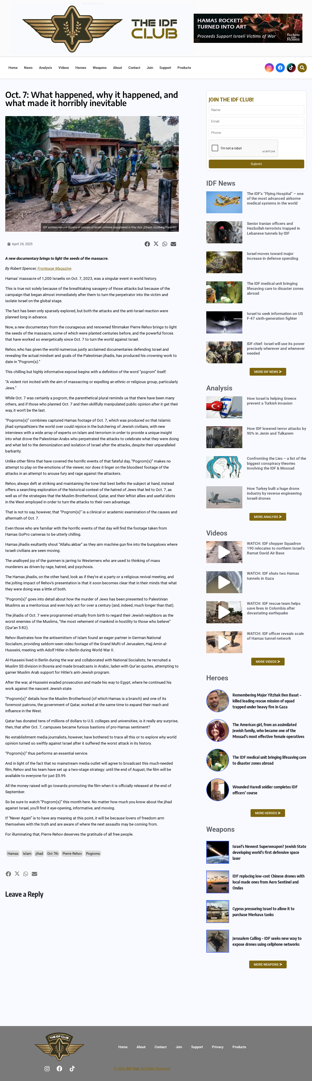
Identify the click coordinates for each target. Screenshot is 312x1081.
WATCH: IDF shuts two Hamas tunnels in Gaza (273, 575)
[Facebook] (280, 67)
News (28, 68)
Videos (63, 68)
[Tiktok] (291, 67)
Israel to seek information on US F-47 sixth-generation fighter (275, 316)
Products (184, 68)
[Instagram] (269, 67)
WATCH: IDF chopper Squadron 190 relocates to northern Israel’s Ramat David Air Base (276, 548)
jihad (39, 854)
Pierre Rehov (72, 854)
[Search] (302, 67)
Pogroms (93, 854)
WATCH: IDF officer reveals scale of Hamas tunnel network (275, 636)
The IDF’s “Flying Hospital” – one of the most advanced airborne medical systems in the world (275, 198)
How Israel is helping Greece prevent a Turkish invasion (271, 400)
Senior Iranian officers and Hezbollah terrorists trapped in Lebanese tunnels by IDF (273, 228)
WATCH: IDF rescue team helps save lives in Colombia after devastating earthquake (274, 608)
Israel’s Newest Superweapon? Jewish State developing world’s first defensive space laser (269, 852)
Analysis (45, 68)
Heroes (80, 68)
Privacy (217, 1047)
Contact (134, 68)
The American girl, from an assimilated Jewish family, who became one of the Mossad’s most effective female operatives (268, 730)
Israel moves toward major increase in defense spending (272, 256)
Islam (27, 854)
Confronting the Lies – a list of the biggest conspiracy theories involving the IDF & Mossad (276, 463)
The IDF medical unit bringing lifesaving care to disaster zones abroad (275, 288)
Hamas (13, 854)
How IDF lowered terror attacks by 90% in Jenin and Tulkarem (276, 431)
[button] (147, 244)
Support (165, 68)
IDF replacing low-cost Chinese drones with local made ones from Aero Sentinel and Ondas (268, 881)
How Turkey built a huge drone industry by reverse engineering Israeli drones (274, 493)
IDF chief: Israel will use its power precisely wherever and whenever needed (276, 348)
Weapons (100, 68)
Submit (256, 164)
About (117, 68)
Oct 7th (52, 854)
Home (13, 68)
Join (150, 68)
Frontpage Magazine (54, 268)
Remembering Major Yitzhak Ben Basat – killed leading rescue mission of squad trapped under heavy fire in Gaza (267, 700)
